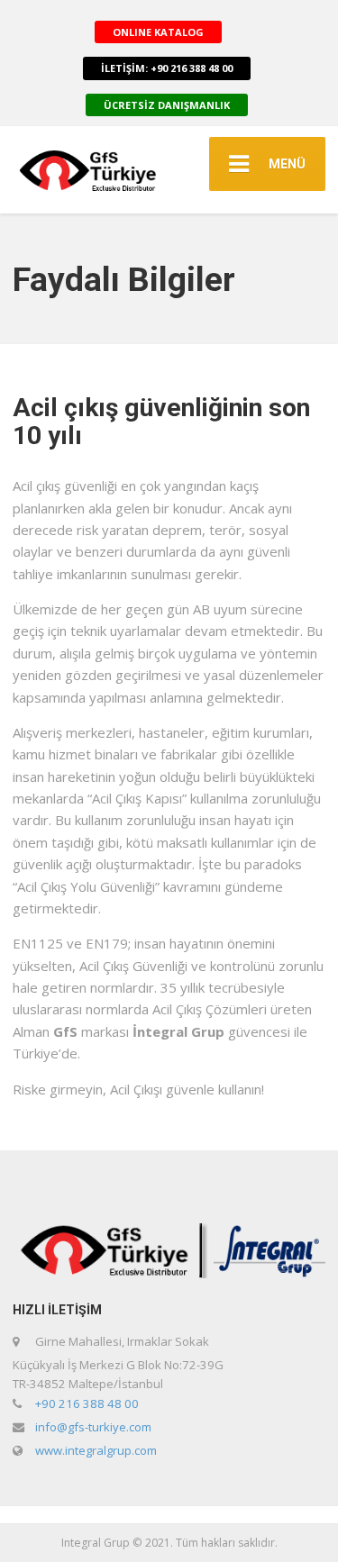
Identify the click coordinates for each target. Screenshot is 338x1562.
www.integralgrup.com (96, 1450)
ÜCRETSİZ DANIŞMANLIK (167, 105)
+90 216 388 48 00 (87, 1403)
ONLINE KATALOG (158, 32)
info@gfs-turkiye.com (93, 1427)
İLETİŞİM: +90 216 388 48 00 (167, 68)
